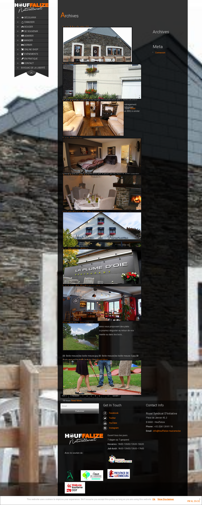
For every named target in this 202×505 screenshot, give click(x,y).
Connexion (160, 52)
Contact (29, 63)
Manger (28, 40)
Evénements (31, 54)
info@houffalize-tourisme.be (167, 431)
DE (198, 501)
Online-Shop (31, 49)
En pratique (31, 58)
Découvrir (30, 17)
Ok (153, 499)
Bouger (28, 26)
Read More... (77, 400)
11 (108, 396)
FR (188, 501)
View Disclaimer (165, 499)
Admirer (29, 36)
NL (192, 501)
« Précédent (74, 396)
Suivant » (116, 396)
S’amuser (29, 22)
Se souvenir (31, 31)
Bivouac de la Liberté (33, 67)
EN (195, 501)
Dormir (28, 45)
